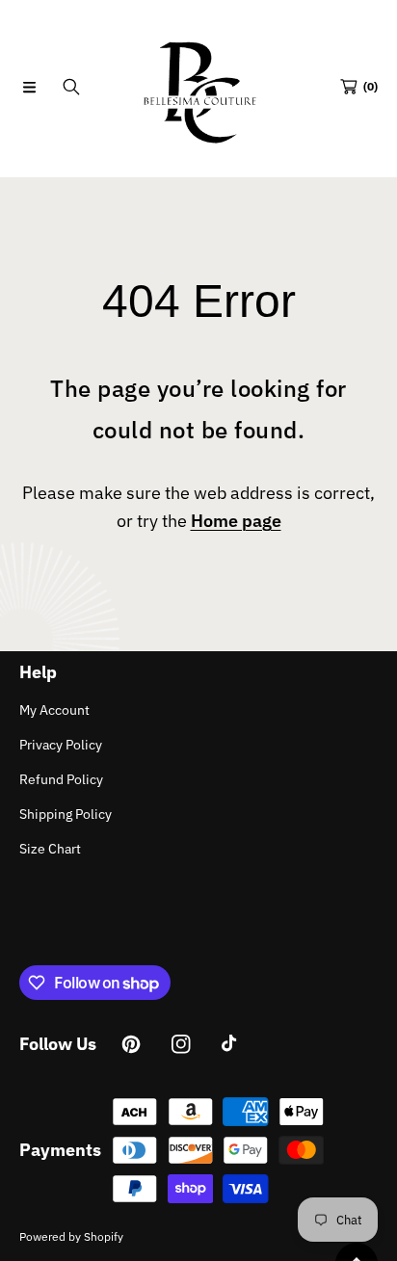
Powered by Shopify (71, 1236)
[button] (29, 87)
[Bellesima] (198, 86)
